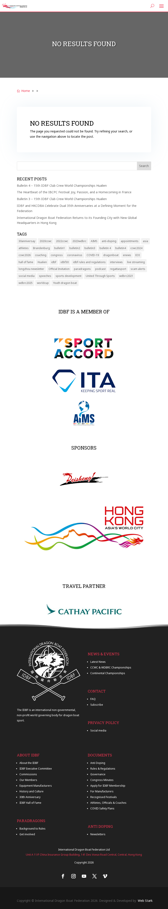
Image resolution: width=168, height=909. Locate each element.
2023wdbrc (79, 241)
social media (27, 276)
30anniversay (27, 241)
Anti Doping (97, 763)
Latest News (98, 662)
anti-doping (109, 241)
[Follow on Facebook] (63, 876)
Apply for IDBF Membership (107, 786)
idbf (53, 262)
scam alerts (138, 269)
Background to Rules (32, 828)
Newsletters (97, 834)
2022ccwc (62, 241)
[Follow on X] (94, 876)
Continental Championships (107, 673)
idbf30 (65, 262)
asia (145, 241)
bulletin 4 (105, 248)
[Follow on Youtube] (84, 876)
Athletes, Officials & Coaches (108, 803)
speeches (45, 276)
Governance (97, 774)
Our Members (28, 780)
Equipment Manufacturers (35, 786)
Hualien (42, 262)
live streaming (136, 262)
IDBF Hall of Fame (30, 803)
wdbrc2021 (126, 276)
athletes (24, 248)
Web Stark (145, 900)
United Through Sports (100, 276)
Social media (98, 730)
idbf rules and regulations (89, 262)
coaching (40, 255)
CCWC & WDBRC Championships (110, 667)
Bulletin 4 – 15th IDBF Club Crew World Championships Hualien (62, 185)
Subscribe (96, 705)
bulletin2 (74, 248)
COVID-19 (93, 255)
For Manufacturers (102, 791)
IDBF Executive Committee (35, 768)
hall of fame (26, 262)
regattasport (118, 269)
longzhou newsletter (31, 269)
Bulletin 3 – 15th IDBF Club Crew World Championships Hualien (62, 199)
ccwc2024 (136, 248)
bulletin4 (120, 248)
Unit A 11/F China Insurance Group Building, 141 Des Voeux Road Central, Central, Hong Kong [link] (84, 854)
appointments (129, 241)
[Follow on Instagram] (73, 876)
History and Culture (31, 791)
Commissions (28, 774)
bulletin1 (59, 248)
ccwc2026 (25, 255)
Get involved (27, 834)
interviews (116, 262)
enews (127, 255)
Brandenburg (41, 248)
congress (57, 255)
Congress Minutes (102, 780)
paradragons (82, 269)
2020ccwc (46, 241)
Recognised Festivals (103, 797)
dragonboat (111, 255)
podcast (100, 269)
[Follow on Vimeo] (105, 876)
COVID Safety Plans (102, 808)
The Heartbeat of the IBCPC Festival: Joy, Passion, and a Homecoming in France (74, 192)
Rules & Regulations (102, 768)
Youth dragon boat (65, 283)
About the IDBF (28, 763)
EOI (137, 255)
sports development (68, 276)
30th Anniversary (29, 797)
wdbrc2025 (26, 283)
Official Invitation (59, 269)
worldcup (43, 283)
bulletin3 (89, 248)
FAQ (93, 699)
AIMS (94, 241)
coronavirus (74, 255)
